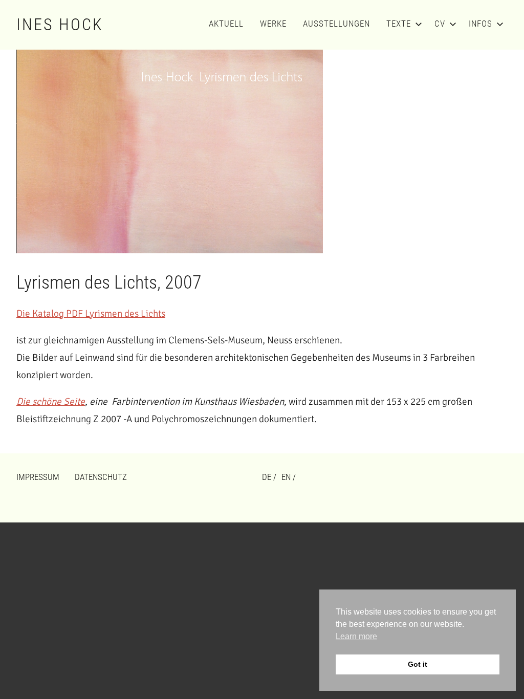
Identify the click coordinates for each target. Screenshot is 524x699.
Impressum (37, 477)
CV (439, 23)
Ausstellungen (336, 23)
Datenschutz (101, 477)
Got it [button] (417, 664)
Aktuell (226, 23)
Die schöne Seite (50, 402)
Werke (273, 23)
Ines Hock (59, 24)
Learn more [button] (356, 636)
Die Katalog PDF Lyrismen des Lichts (90, 314)
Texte (398, 23)
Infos (480, 23)
